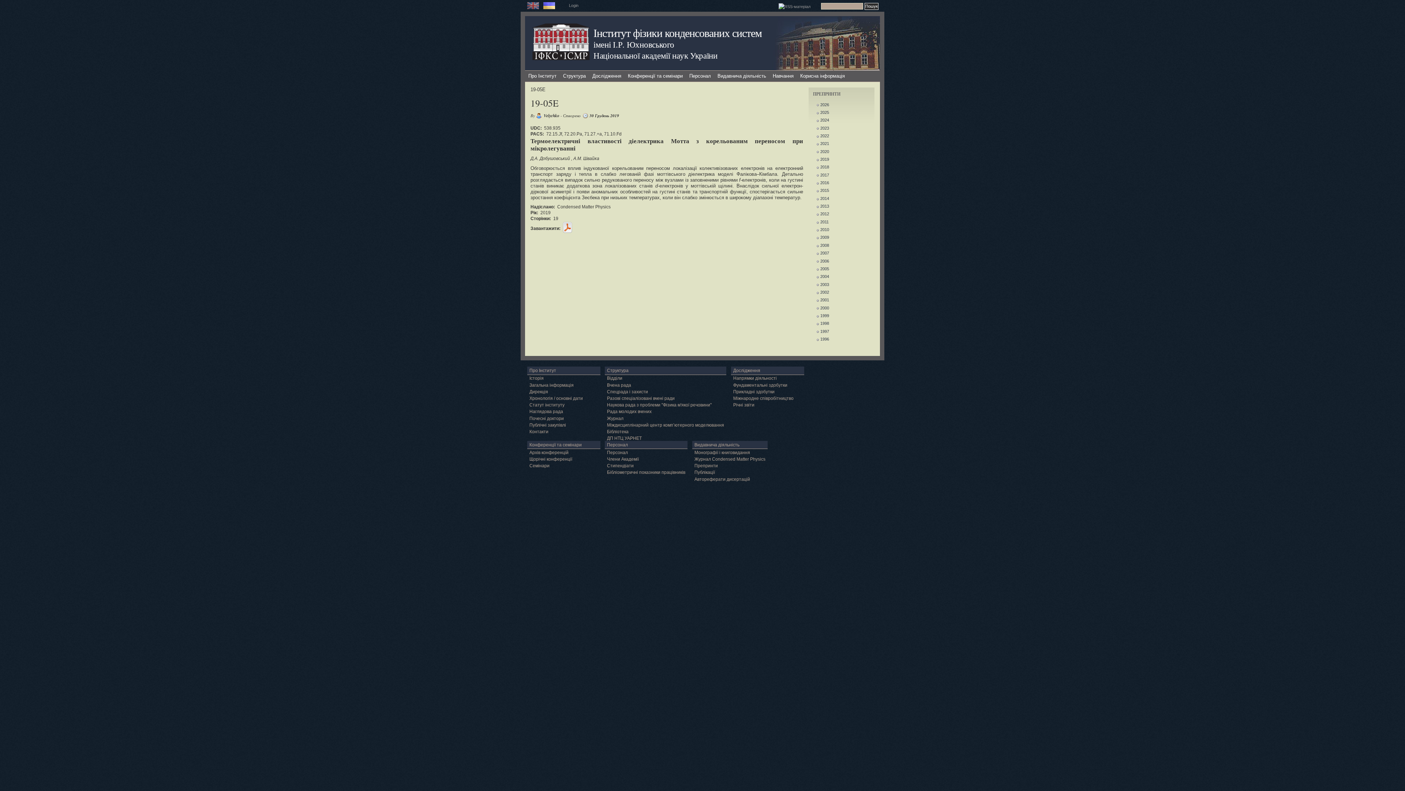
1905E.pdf (567, 227)
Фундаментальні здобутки (760, 385)
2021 (824, 143)
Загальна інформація (551, 385)
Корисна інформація (822, 76)
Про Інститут (542, 76)
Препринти (706, 465)
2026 (824, 105)
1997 (824, 331)
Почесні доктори (546, 418)
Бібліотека (618, 431)
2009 (824, 237)
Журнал (615, 418)
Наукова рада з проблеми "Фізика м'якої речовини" (659, 405)
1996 (824, 339)
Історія (536, 378)
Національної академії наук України (655, 55)
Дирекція (538, 391)
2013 (824, 206)
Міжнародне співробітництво (763, 398)
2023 (824, 128)
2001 (824, 300)
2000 (824, 308)
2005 (824, 269)
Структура (574, 76)
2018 (824, 167)
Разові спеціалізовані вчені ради (641, 398)
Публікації (704, 472)
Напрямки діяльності (755, 378)
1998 (824, 323)
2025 (824, 112)
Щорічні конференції (550, 459)
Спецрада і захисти (627, 391)
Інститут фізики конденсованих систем (677, 32)
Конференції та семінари (655, 76)
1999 (824, 315)
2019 (824, 159)
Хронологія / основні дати (556, 398)
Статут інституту (547, 405)
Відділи (614, 378)
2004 (824, 276)
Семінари (539, 465)
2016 (824, 183)
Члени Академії (623, 459)
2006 (824, 261)
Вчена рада (619, 385)
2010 (824, 229)
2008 (824, 245)
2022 (824, 136)
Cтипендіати (620, 465)
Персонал (700, 76)
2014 (824, 198)
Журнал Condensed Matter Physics (729, 459)
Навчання (783, 76)
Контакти (538, 431)
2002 (824, 292)
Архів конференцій (549, 452)
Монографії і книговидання (722, 452)
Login (573, 5)
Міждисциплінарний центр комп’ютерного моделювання (665, 425)
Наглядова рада (546, 411)
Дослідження (606, 76)
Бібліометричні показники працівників (646, 472)
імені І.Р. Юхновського (633, 44)
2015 (824, 190)
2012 (824, 214)
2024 (824, 120)
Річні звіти (743, 405)
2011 (824, 222)
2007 (824, 253)
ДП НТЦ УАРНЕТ (624, 438)
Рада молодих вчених (629, 411)
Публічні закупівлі (547, 425)
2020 (824, 151)
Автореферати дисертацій (722, 479)
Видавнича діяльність (742, 76)
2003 (824, 284)
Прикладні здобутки (754, 391)
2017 (824, 175)
